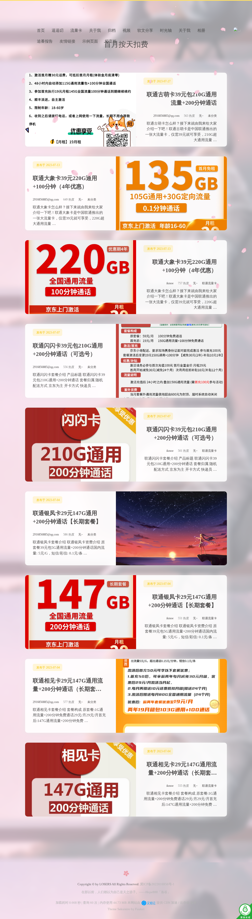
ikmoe (169, 283)
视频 (126, 30)
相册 (201, 30)
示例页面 (90, 41)
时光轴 (166, 30)
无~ (201, 115)
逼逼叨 (57, 30)
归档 (112, 30)
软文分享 (145, 30)
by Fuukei (137, 909)
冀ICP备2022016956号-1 (157, 884)
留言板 (111, 41)
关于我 (95, 30)
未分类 (212, 115)
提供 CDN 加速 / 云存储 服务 (176, 902)
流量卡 (76, 30)
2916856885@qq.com (166, 115)
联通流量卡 (209, 283)
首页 (41, 30)
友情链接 (67, 41)
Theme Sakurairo (119, 909)
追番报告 (45, 41)
